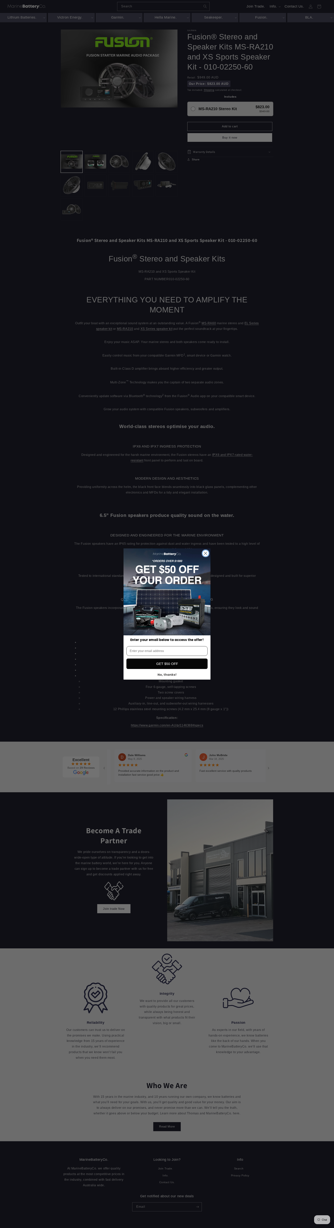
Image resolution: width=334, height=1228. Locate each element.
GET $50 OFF (167, 664)
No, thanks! (167, 674)
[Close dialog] (205, 553)
